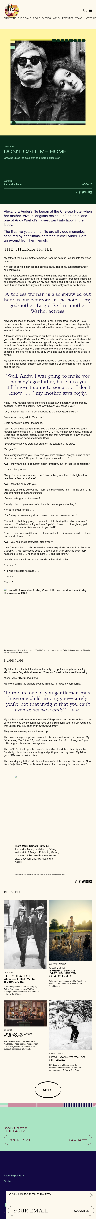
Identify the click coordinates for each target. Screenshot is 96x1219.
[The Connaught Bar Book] (25, 1025)
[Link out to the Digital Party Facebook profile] (6, 1205)
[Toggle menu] (90, 10)
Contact (8, 1181)
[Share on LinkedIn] (90, 192)
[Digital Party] (12, 10)
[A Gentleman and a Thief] (25, 947)
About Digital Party (14, 1175)
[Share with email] (87, 192)
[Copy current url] (76, 192)
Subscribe (81, 1210)
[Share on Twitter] (83, 192)
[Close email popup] (91, 1195)
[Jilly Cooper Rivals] (70, 943)
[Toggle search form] (85, 10)
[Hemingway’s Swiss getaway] (70, 1035)
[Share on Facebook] (79, 192)
